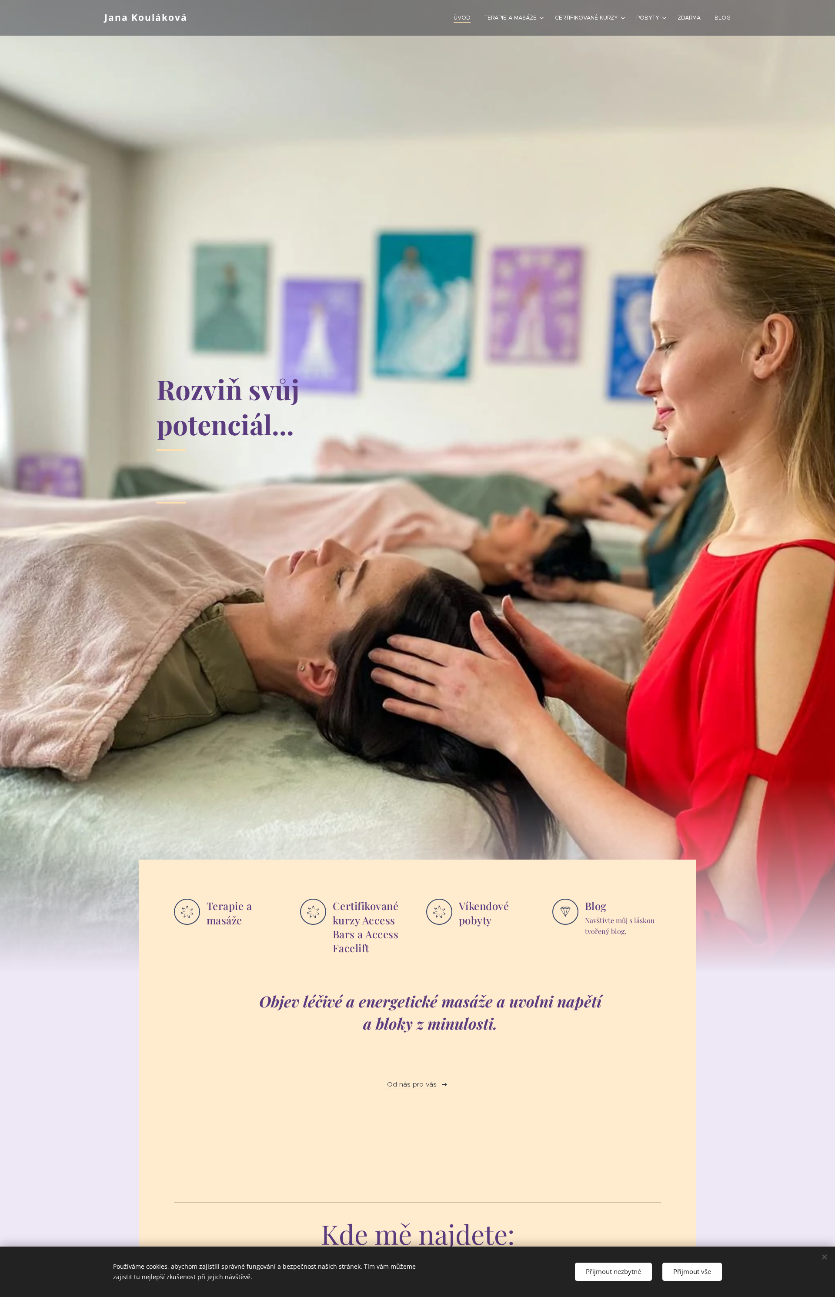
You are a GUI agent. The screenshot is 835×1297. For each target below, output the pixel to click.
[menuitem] (464, 18)
